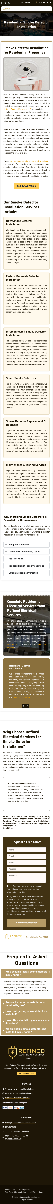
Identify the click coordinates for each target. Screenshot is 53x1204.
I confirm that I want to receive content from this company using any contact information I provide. (24, 889)
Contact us (12, 644)
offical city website (22, 697)
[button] (23, 706)
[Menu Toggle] (48, 9)
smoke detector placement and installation (30, 161)
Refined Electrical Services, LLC (17, 109)
